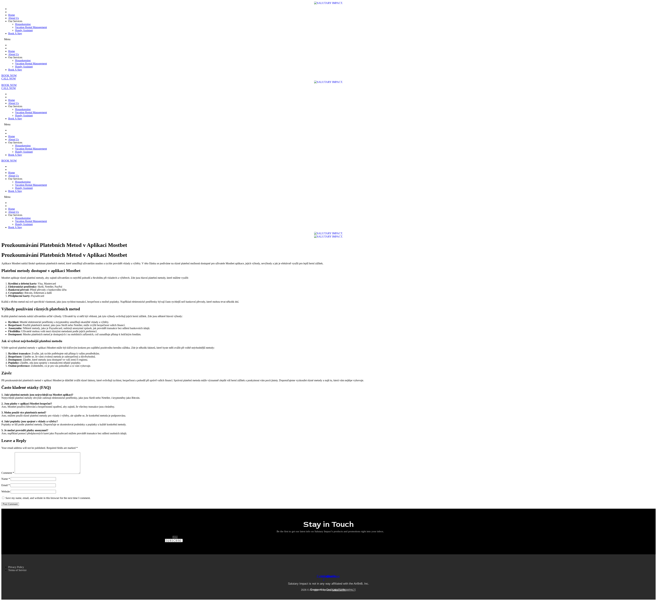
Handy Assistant (24, 30)
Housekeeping (23, 24)
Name (5, 478)
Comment (7, 472)
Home (11, 15)
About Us (13, 18)
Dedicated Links (336, 589)
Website (5, 491)
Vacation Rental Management (31, 27)
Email (5, 485)
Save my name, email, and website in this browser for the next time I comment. (48, 498)
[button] (328, 39)
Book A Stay (15, 33)
